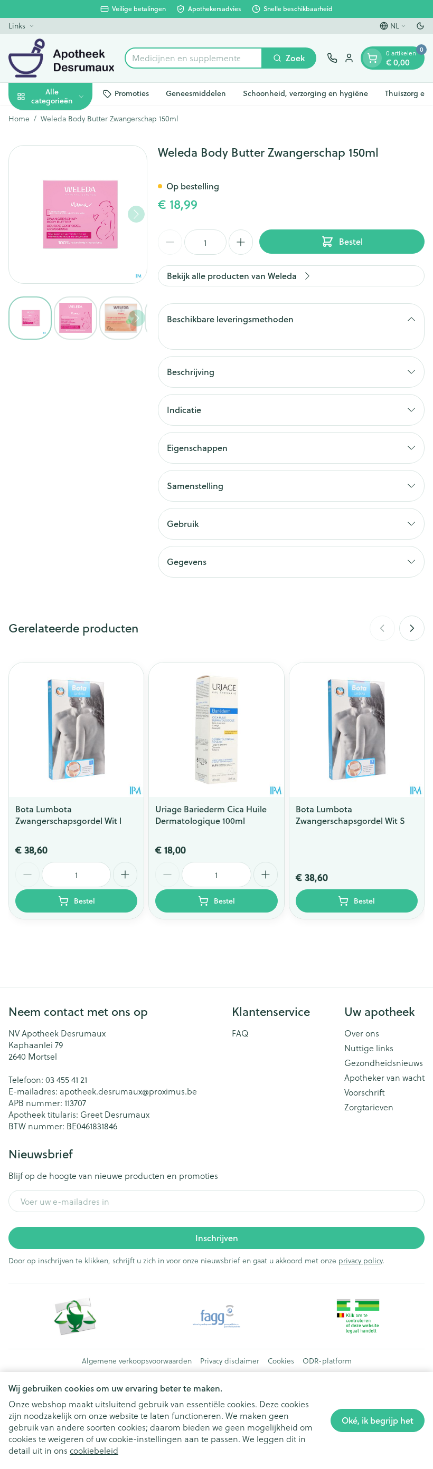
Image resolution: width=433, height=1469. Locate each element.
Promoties (132, 93)
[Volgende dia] (412, 628)
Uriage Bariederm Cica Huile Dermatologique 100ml (211, 815)
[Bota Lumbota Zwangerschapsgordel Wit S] (356, 730)
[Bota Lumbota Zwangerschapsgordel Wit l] (76, 730)
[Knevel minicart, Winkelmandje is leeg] (372, 58)
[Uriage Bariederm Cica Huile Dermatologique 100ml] (216, 730)
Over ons (361, 1033)
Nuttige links (368, 1048)
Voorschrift (364, 1092)
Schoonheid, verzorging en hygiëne (305, 93)
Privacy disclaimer (229, 1361)
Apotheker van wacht (384, 1077)
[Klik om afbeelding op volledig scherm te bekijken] (78, 214)
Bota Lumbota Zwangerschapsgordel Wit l (68, 815)
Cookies (281, 1361)
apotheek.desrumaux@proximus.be (128, 1091)
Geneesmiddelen (196, 93)
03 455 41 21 (66, 1079)
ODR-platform (327, 1361)
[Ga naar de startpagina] (61, 58)
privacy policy (360, 1260)
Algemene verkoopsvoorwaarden (137, 1361)
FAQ (240, 1033)
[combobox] (193, 58)
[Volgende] (136, 214)
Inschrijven (216, 1238)
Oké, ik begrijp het (377, 1420)
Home (19, 118)
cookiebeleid (94, 1450)
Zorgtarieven (368, 1107)
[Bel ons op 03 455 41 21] (332, 58)
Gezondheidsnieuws (383, 1063)
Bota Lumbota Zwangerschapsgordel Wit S (350, 815)
